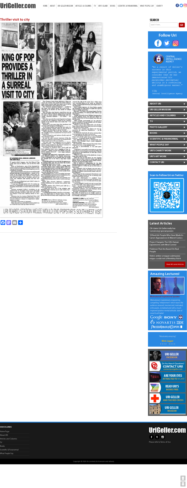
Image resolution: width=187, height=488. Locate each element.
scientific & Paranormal (164, 139)
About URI (4, 435)
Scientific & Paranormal (128, 6)
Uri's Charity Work (160, 151)
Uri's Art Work (158, 156)
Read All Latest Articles (175, 264)
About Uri (155, 104)
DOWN (183, 484)
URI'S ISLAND (103, 6)
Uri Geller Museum (65, 6)
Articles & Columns (83, 6)
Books (112, 6)
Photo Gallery (158, 127)
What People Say (147, 6)
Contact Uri (157, 162)
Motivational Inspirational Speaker (165, 297)
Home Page (4, 432)
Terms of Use (165, 442)
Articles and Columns (163, 115)
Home (45, 6)
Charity (159, 6)
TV (95, 6)
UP (183, 478)
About (52, 6)
